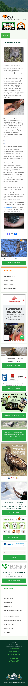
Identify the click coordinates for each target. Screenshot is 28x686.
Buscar (5, 35)
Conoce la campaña (14, 388)
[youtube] (21, 4)
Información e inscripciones (14, 415)
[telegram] (25, 8)
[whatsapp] (21, 8)
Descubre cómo (14, 512)
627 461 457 (14, 661)
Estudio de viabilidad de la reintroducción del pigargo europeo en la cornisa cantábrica (14, 435)
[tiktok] (17, 4)
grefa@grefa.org (8, 207)
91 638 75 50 (14, 655)
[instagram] (13, 4)
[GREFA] (13, 17)
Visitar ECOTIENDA (14, 537)
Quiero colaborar (14, 580)
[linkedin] (25, 4)
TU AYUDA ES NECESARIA (14, 365)
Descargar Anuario (14, 262)
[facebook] (6, 4)
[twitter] (10, 4)
